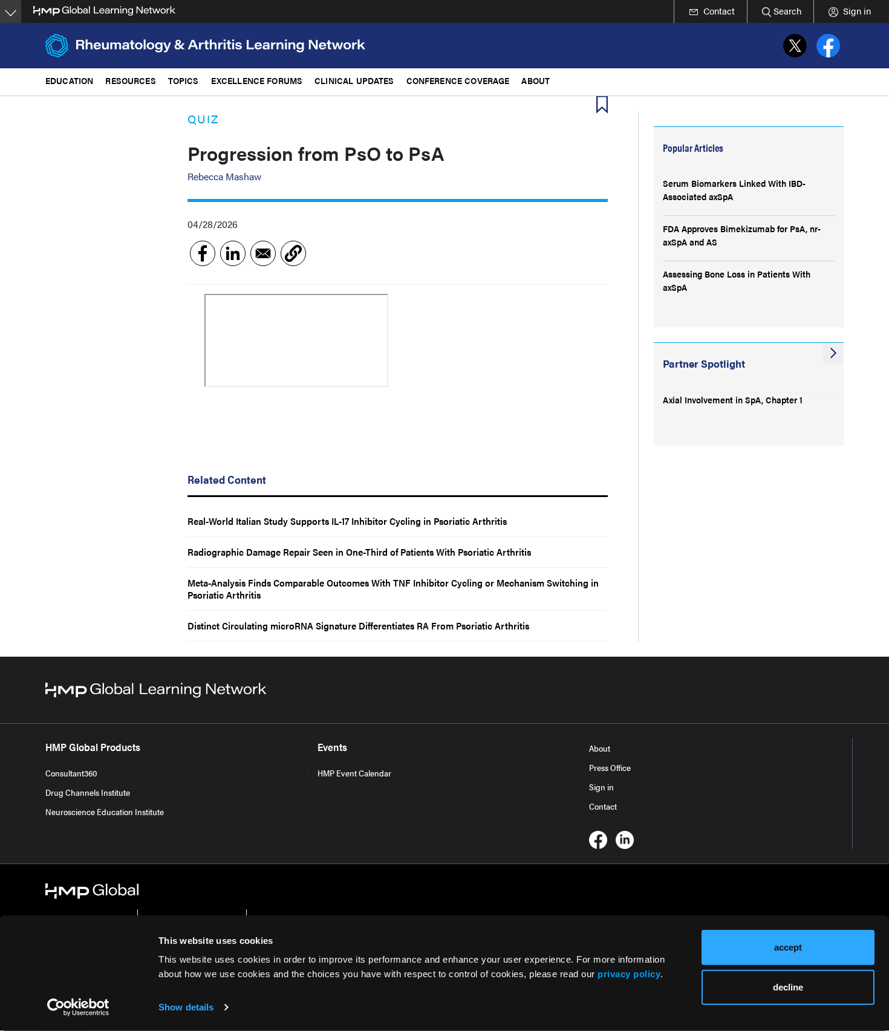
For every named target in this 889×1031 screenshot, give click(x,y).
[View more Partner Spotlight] (833, 353)
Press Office (610, 767)
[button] (293, 253)
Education (69, 80)
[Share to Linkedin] (233, 253)
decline (788, 986)
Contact (603, 806)
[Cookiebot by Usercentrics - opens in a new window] (78, 1007)
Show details (185, 1007)
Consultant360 (71, 773)
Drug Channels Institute (87, 792)
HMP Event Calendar (354, 773)
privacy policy (629, 974)
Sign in (601, 787)
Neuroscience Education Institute (104, 811)
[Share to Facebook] (202, 253)
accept (788, 947)
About (599, 748)
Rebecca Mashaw (224, 176)
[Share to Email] (263, 253)
